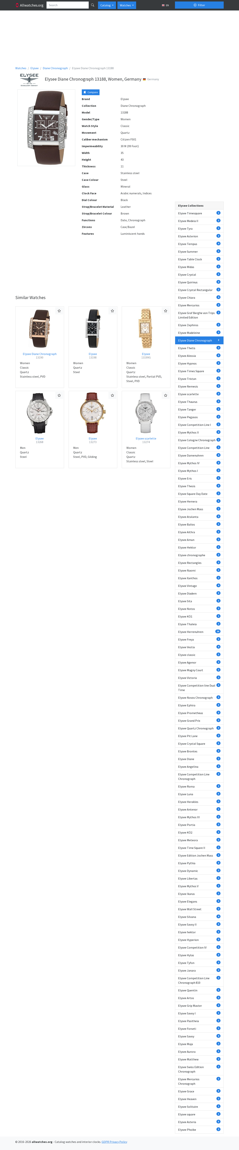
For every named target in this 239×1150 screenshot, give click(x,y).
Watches (125, 5)
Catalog (105, 5)
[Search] (93, 5)
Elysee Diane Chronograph (40, 355)
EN (167, 5)
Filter (201, 5)
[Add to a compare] (59, 310)
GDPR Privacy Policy (114, 1142)
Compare (92, 92)
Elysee (93, 355)
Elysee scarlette (146, 440)
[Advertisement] (119, 39)
